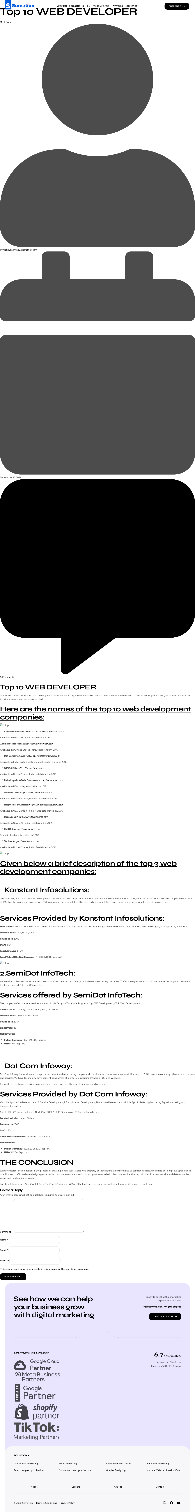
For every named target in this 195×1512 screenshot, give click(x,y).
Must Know (6, 22)
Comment (6, 1232)
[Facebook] (171, 1503)
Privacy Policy (67, 1502)
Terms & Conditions (46, 1502)
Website (4, 1260)
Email (4, 1250)
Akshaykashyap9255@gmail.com (19, 249)
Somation (27, 1503)
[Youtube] (178, 1503)
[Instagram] (164, 1503)
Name (4, 1239)
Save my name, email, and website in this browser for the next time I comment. (46, 1269)
